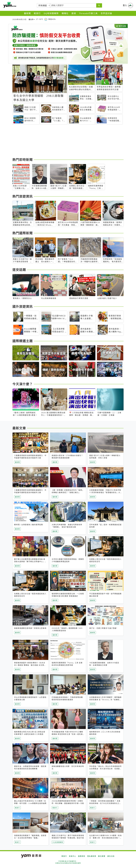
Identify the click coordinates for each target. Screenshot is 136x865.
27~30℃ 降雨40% (46, 19)
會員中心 (72, 856)
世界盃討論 (106, 13)
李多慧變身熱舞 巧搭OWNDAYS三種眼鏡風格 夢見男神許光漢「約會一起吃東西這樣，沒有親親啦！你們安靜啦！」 (67, 734)
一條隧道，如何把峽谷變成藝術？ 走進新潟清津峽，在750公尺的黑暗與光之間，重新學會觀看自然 (104, 803)
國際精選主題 (22, 341)
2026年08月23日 (19, 19)
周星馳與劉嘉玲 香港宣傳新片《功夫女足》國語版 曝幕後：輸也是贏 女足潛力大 (30, 665)
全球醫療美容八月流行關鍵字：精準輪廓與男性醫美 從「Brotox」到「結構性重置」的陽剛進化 (105, 699)
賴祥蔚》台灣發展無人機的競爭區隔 (28, 524)
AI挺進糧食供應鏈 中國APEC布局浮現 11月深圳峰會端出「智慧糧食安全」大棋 (106, 492)
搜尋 (73, 13)
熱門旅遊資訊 (22, 196)
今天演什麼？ (22, 384)
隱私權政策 (91, 856)
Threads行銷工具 (88, 13)
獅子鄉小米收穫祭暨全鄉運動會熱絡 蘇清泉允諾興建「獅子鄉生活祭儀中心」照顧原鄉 (30, 561)
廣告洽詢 (110, 856)
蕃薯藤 (9, 5)
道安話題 (19, 269)
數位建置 (101, 856)
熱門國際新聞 (22, 233)
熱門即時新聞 (22, 159)
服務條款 (81, 856)
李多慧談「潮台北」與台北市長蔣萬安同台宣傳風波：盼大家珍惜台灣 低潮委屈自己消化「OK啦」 (105, 768)
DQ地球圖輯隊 (51, 13)
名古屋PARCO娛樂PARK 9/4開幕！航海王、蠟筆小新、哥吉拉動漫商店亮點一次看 (105, 837)
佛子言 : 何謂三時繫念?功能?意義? (103, 628)
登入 (125, 5)
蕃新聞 (27, 13)
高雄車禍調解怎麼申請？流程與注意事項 (30, 628)
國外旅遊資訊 (22, 306)
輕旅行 (37, 13)
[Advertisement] (68, 141)
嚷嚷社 (65, 13)
